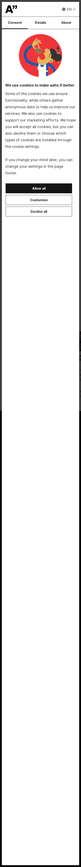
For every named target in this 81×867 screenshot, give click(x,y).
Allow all (39, 188)
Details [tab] (40, 22)
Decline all (39, 211)
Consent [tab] (15, 22)
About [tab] (66, 22)
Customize (39, 200)
